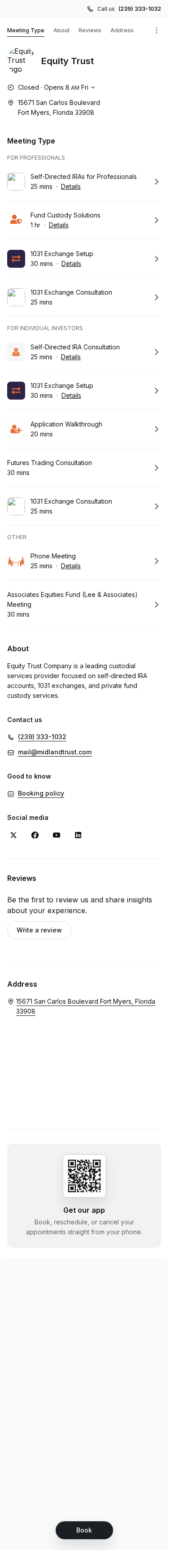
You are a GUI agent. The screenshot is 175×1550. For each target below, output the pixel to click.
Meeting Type (25, 30)
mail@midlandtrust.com (55, 752)
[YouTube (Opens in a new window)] (57, 835)
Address (122, 30)
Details (71, 186)
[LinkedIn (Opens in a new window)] (78, 835)
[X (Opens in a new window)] (13, 835)
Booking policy (41, 793)
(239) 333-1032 (139, 8)
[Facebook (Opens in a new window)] (35, 835)
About (61, 30)
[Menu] (157, 30)
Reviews (90, 30)
